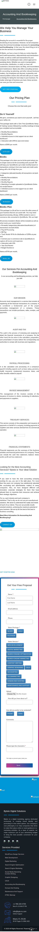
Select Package (14, 627)
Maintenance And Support (14, 891)
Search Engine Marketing (13, 868)
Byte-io (34, 928)
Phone (10, 618)
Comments (10, 719)
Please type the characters (16, 746)
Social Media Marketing (13, 872)
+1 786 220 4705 (19, 904)
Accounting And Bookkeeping (15, 884)
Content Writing (10, 874)
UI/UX (7, 881)
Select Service (13, 641)
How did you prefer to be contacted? (18, 710)
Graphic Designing (11, 877)
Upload (8, 691)
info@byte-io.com (19, 911)
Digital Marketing (10, 861)
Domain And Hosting (12, 888)
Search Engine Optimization (14, 865)
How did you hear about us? (17, 698)
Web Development (11, 857)
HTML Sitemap (10, 895)
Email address (13, 609)
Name (10, 594)
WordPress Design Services (14, 854)
